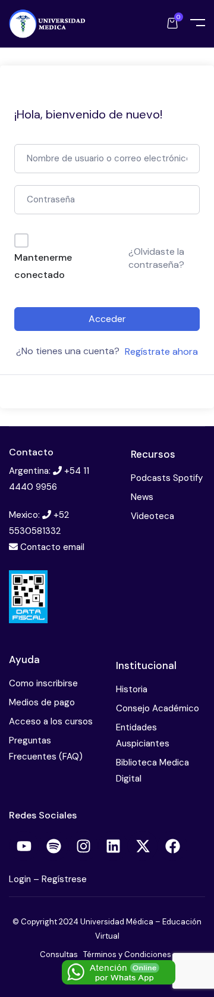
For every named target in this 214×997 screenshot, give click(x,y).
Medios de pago (42, 702)
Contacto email (52, 547)
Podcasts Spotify (167, 478)
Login (21, 879)
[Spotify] (53, 846)
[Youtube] (24, 846)
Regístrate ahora (161, 351)
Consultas (59, 954)
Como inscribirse (43, 683)
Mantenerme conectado (43, 266)
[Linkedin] (113, 846)
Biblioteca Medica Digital (152, 771)
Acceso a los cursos (51, 721)
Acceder (107, 318)
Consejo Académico (157, 708)
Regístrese (64, 879)
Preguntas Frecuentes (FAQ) (46, 748)
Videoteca (152, 516)
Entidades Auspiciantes (142, 735)
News (142, 497)
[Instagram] (83, 846)
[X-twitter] (143, 846)
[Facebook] (172, 846)
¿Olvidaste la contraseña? (156, 258)
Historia (131, 689)
